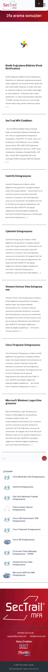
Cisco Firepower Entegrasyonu (23, 344)
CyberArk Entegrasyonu (19, 231)
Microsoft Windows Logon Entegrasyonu (23, 402)
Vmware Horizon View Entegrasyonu (24, 288)
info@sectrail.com (38, 636)
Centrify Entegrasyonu (18, 175)
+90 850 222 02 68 (25, 633)
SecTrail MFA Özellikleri (19, 120)
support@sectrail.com (16, 636)
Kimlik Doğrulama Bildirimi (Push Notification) (24, 67)
